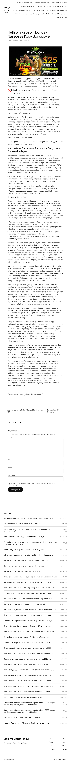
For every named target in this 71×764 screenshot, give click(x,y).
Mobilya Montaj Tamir (7, 10)
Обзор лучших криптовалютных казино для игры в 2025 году (28, 621)
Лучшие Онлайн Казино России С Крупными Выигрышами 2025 (29, 631)
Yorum (10, 438)
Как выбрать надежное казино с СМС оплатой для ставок (27, 637)
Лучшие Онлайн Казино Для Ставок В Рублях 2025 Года (26, 664)
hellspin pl (29, 394)
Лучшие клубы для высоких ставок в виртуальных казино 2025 (29, 653)
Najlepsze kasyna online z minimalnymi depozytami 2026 (26, 560)
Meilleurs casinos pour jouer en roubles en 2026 (22, 524)
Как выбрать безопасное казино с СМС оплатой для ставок (28, 593)
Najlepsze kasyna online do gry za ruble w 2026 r (22, 571)
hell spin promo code (45, 117)
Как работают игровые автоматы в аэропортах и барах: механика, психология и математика (30, 543)
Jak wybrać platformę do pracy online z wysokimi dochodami (27, 582)
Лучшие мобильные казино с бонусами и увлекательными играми (30, 577)
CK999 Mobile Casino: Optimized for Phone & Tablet (24, 697)
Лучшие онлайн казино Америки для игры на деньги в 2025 (27, 648)
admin (15, 40)
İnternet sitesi (11, 475)
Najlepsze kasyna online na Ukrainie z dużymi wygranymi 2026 (28, 599)
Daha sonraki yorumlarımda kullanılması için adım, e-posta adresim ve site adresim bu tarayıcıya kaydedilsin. (32, 484)
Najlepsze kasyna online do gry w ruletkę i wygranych (24, 604)
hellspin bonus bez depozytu (16, 394)
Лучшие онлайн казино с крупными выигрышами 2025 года (27, 675)
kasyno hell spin (38, 394)
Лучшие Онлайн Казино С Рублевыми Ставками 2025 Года (27, 692)
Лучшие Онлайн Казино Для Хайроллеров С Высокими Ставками (29, 588)
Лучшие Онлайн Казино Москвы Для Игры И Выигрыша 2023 (28, 626)
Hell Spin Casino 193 (23, 40)
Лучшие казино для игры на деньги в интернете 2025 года (27, 615)
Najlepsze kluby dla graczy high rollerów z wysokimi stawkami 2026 (30, 610)
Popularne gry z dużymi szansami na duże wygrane (24, 549)
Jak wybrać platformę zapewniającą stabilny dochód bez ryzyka (29, 555)
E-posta (10, 467)
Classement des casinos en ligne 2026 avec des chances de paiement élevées (27, 530)
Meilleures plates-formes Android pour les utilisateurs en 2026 (28, 518)
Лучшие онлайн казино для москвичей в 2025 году (24, 537)
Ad (9, 459)
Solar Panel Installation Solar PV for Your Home (22, 717)
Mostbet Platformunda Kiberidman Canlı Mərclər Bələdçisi (26, 723)
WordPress (64, 759)
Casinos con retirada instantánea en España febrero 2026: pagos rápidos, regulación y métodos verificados (29, 704)
